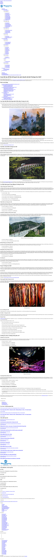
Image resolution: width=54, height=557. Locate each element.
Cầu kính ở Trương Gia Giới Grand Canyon (10, 89)
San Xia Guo (5, 93)
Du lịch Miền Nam (6, 27)
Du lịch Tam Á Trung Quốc (5, 442)
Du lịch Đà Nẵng (7, 26)
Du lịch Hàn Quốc (7, 43)
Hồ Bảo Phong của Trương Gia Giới (8, 90)
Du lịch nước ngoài (4, 38)
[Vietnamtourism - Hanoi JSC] (6, 7)
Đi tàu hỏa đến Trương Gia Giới (8, 86)
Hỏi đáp (3, 509)
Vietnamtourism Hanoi (45, 395)
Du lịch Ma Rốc (7, 67)
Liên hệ (1, 1)
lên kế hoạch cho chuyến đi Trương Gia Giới (19, 79)
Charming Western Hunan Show (8, 98)
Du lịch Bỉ (3, 543)
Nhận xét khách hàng (5, 506)
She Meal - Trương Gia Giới (7, 95)
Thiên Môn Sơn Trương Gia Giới (8, 88)
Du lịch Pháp (7, 47)
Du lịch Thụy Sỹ (7, 50)
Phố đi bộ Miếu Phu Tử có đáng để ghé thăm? (8, 454)
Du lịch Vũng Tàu (7, 32)
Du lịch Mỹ (3, 549)
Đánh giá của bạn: (3, 398)
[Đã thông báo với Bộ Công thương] (5, 501)
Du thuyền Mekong (6, 69)
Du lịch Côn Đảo (7, 31)
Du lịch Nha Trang (4, 523)
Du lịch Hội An (7, 23)
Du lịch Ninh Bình (7, 17)
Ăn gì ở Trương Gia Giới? (5, 92)
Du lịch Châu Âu (6, 44)
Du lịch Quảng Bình (8, 24)
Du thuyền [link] (3, 68)
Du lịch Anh (7, 49)
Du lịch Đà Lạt (7, 22)
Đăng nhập (1, 3)
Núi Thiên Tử (5, 91)
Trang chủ (3, 8)
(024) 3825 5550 (4, 492)
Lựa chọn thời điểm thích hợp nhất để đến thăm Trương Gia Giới (10, 84)
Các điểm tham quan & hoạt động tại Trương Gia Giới (9, 87)
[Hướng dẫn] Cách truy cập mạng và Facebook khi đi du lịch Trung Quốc (13, 426)
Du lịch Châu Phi (6, 62)
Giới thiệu (3, 504)
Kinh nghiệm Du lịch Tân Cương (6, 434)
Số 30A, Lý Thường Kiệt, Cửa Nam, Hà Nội (9, 491)
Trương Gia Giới (2, 318)
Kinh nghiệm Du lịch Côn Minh (5, 446)
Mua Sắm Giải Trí (4, 403)
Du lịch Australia (7, 61)
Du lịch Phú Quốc (4, 526)
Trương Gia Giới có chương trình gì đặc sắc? (8, 97)
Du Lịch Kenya (7, 65)
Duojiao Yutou (6, 96)
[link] (14, 501)
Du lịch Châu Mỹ (6, 54)
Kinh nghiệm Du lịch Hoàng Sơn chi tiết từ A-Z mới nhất (10, 458)
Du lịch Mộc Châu (7, 14)
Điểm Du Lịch (4, 402)
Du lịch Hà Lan (7, 48)
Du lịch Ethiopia (4, 551)
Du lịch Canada (7, 57)
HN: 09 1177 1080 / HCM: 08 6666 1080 (5, 0)
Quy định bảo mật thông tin (5, 507)
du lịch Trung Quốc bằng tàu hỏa (7, 181)
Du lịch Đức (3, 546)
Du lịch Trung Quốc (8, 42)
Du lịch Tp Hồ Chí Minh (8, 30)
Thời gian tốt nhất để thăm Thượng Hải (7, 438)
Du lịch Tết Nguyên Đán (5, 529)
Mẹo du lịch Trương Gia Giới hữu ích (7, 99)
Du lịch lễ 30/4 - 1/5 (8, 37)
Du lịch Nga (7, 53)
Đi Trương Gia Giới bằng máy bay (8, 85)
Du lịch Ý (3, 547)
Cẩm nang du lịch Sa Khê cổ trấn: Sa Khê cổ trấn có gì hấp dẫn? (11, 450)
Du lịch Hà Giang (7, 19)
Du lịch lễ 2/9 (7, 36)
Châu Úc (5, 58)
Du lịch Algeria (7, 66)
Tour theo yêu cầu (4, 70)
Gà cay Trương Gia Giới (7, 94)
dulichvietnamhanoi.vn (6, 497)
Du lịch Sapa (3, 514)
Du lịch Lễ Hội (6, 33)
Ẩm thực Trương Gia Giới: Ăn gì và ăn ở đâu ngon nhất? (11, 277)
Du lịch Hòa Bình (7, 18)
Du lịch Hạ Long (7, 16)
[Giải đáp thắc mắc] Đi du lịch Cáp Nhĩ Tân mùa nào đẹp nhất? (11, 430)
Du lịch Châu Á (6, 39)
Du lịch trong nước (4, 9)
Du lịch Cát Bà (7, 15)
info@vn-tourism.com (5, 495)
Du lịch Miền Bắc (6, 10)
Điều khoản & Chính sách (5, 508)
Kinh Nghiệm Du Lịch (5, 404)
